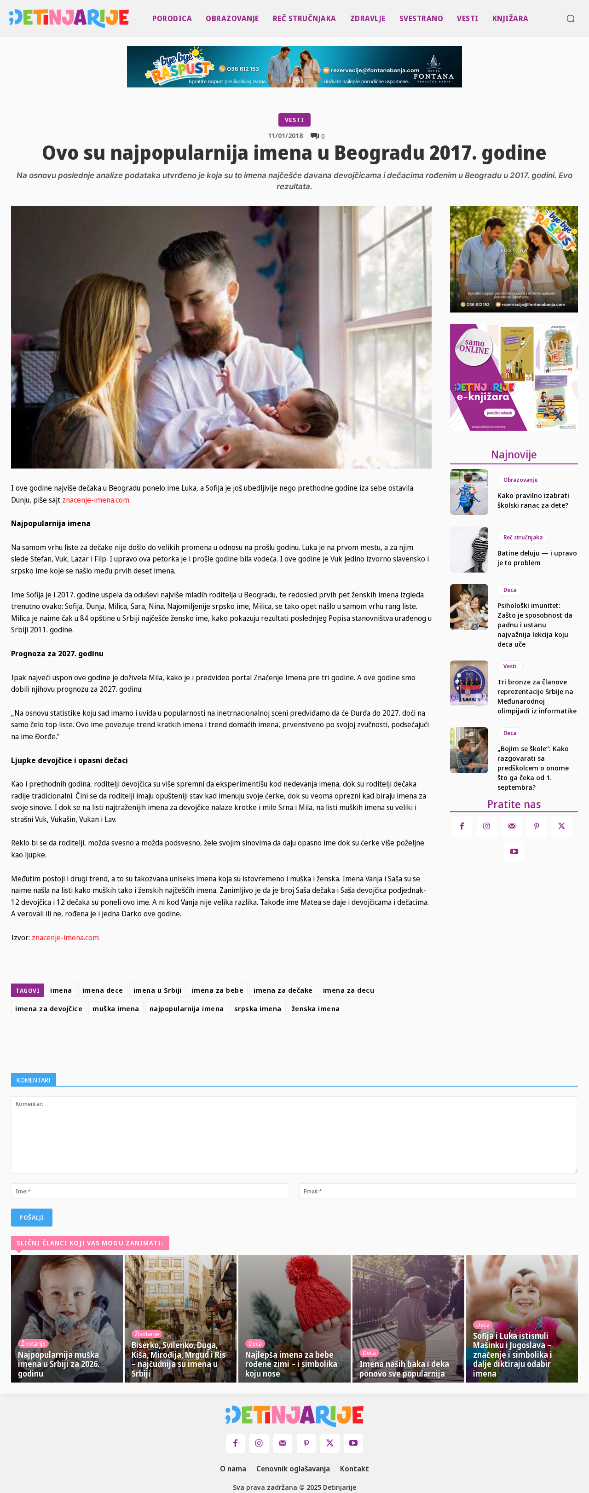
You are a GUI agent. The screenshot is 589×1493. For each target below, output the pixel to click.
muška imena (115, 1008)
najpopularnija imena (187, 1008)
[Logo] (11, 18)
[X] (240, 1042)
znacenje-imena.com (95, 500)
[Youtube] (514, 851)
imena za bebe (218, 990)
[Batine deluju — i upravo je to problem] (469, 550)
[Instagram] (487, 826)
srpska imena (258, 1008)
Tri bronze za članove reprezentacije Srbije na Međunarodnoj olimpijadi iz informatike (537, 696)
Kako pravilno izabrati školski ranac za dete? (533, 500)
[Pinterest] (261, 1042)
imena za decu (349, 990)
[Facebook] (219, 1042)
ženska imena (316, 1008)
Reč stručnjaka (523, 537)
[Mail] (512, 826)
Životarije (33, 1343)
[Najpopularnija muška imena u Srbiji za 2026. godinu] (67, 1319)
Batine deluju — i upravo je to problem (537, 557)
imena (61, 990)
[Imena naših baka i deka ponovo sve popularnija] (408, 1319)
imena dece (102, 990)
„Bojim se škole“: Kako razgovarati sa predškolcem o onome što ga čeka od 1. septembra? (533, 768)
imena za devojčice (48, 1008)
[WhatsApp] (282, 1042)
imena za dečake (283, 990)
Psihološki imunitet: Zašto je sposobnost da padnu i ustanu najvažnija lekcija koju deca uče (534, 624)
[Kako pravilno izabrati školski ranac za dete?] (469, 492)
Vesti (294, 120)
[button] (570, 18)
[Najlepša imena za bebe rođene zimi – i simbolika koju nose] (294, 1319)
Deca (509, 590)
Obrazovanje (520, 480)
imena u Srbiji (157, 990)
